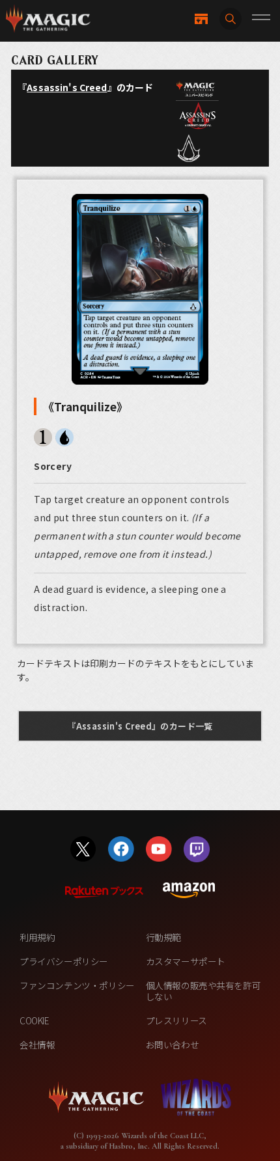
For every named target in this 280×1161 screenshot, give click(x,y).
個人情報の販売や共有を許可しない (203, 991)
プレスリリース (176, 1020)
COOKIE (34, 1020)
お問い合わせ (172, 1044)
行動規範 (163, 937)
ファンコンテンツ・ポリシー (77, 985)
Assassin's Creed (67, 87)
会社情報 (37, 1044)
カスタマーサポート (185, 961)
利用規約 (37, 937)
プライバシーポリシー (64, 961)
